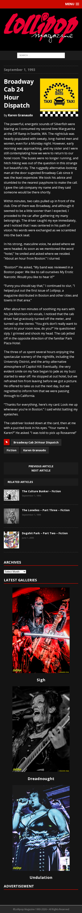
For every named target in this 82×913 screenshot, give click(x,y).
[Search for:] (41, 55)
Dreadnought (41, 778)
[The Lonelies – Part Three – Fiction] (11, 521)
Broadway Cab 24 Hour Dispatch (36, 442)
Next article (41, 470)
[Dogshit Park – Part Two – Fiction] (11, 545)
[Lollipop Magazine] (41, 28)
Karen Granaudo (34, 450)
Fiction (11, 450)
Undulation (41, 877)
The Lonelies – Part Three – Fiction (46, 510)
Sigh (41, 679)
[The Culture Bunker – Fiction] (11, 498)
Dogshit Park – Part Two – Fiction (45, 533)
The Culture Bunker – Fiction (41, 491)
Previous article (41, 466)
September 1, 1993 (19, 69)
